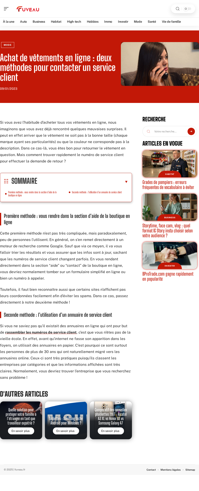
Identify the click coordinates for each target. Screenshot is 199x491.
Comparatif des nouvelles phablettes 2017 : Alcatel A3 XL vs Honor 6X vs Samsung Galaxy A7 (111, 416)
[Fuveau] (27, 8)
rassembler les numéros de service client (41, 332)
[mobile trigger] (7, 8)
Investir (170, 266)
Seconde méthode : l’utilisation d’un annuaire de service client (97, 192)
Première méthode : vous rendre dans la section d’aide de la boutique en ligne (32, 194)
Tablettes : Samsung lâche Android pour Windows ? (66, 420)
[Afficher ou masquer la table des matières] (82, 181)
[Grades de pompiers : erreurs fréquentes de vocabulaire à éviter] (169, 164)
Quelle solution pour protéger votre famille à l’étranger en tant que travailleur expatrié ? (21, 416)
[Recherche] (177, 9)
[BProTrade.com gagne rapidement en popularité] (169, 255)
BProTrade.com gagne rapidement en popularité (167, 276)
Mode (8, 45)
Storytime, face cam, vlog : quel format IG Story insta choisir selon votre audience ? (167, 230)
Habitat (169, 174)
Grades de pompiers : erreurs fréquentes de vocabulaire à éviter (168, 184)
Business (169, 217)
